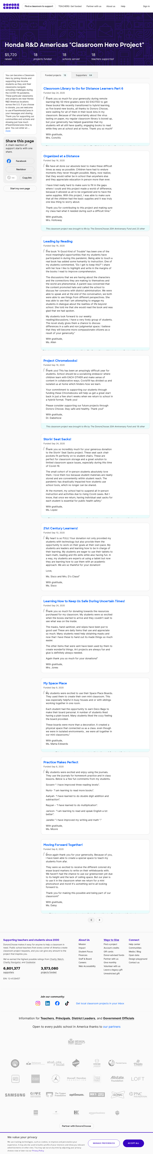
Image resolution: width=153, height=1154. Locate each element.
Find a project (110, 944)
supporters (11, 970)
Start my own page (20, 188)
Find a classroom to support (39, 6)
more (8, 131)
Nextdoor (21, 169)
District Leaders (83, 1018)
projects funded (49, 970)
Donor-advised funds (114, 955)
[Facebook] (57, 1003)
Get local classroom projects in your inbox (100, 1003)
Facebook (21, 161)
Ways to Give (111, 940)
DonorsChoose (11, 6)
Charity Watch (57, 959)
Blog (139, 951)
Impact (82, 947)
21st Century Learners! (60, 528)
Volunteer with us (112, 966)
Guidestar (30, 962)
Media (132, 951)
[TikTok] (67, 1003)
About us (110, 6)
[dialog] (76, 1143)
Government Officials (118, 1018)
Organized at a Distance (61, 156)
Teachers (47, 1018)
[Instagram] (38, 1003)
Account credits (111, 947)
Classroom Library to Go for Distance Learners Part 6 (83, 88)
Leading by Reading (57, 241)
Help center (134, 944)
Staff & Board (85, 959)
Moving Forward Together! (63, 845)
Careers (82, 962)
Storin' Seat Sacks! (57, 439)
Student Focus (86, 951)
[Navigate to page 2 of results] (99, 920)
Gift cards (108, 951)
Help (123, 6)
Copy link (27, 177)
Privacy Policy (38, 1150)
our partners (111, 1026)
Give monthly (110, 962)
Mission (82, 944)
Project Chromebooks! (60, 361)
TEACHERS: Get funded (70, 6)
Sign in (146, 6)
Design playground (138, 959)
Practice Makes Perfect (60, 762)
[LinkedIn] (47, 1003)
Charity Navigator (11, 962)
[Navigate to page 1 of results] (91, 920)
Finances (83, 955)
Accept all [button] (133, 1143)
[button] (20, 178)
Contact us (134, 962)
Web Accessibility (87, 966)
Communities (135, 947)
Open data (134, 955)
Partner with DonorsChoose (76, 1126)
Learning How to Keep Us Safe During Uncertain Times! (84, 601)
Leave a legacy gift (113, 969)
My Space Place (55, 683)
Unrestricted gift (112, 973)
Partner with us (94, 6)
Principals (63, 1018)
